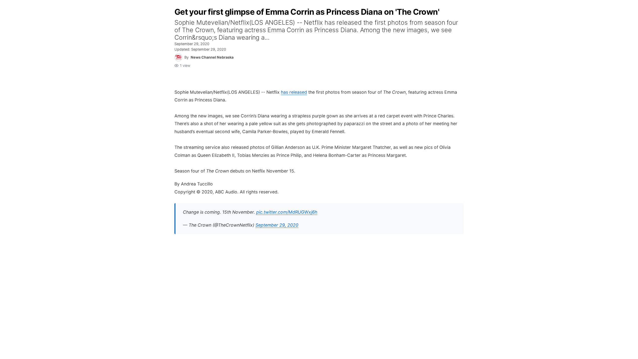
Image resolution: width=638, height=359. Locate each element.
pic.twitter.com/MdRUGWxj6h (286, 212)
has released (294, 92)
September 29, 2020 (276, 225)
